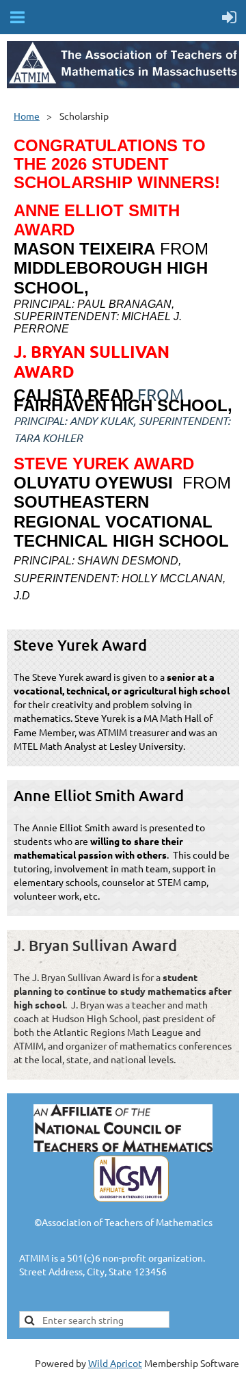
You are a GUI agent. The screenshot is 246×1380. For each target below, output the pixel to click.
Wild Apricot (115, 1363)
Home (27, 115)
